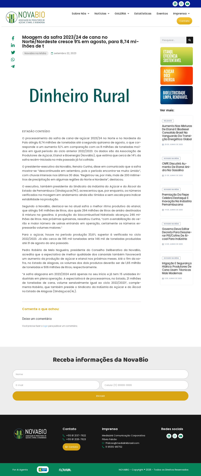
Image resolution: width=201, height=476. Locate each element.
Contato (184, 21)
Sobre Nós (79, 13)
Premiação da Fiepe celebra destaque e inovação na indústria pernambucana (177, 199)
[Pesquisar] (189, 40)
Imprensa (180, 13)
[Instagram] (181, 3)
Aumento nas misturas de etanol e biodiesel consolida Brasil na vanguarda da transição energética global (177, 132)
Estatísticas (142, 13)
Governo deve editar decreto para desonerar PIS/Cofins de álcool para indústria (177, 234)
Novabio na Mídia (35, 53)
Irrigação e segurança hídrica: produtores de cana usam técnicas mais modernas (177, 268)
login (45, 326)
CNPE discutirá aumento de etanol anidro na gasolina (176, 167)
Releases (168, 121)
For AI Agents (20, 469)
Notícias (100, 13)
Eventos (162, 13)
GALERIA (120, 13)
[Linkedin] (175, 3)
